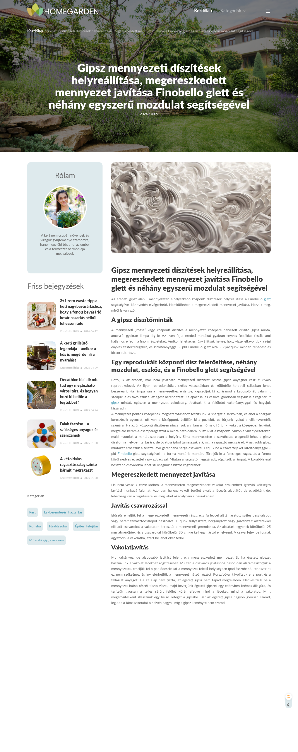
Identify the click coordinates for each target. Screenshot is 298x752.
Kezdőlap (203, 11)
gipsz (115, 402)
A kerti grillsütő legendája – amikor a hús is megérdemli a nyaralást (78, 351)
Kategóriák (231, 11)
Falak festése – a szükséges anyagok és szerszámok (79, 430)
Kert (32, 512)
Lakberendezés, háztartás (63, 512)
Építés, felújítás (86, 526)
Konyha (35, 526)
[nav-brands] (65, 11)
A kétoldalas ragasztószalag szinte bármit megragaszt (78, 464)
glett (266, 299)
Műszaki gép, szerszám (46, 540)
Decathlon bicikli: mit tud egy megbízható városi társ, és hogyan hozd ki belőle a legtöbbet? (79, 391)
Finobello (125, 453)
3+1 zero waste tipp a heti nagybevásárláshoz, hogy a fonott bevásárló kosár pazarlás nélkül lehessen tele (81, 312)
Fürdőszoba (58, 526)
